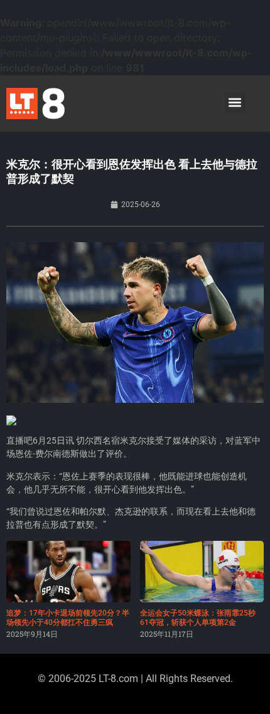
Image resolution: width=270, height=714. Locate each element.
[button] (235, 102)
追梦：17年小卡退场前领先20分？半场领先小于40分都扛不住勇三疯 (67, 617)
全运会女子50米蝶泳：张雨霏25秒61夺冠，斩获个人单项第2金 (198, 617)
